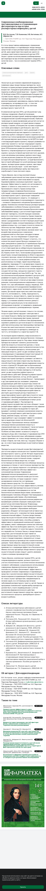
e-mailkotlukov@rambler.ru (33, 682)
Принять (23, 887)
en (42, 3)
